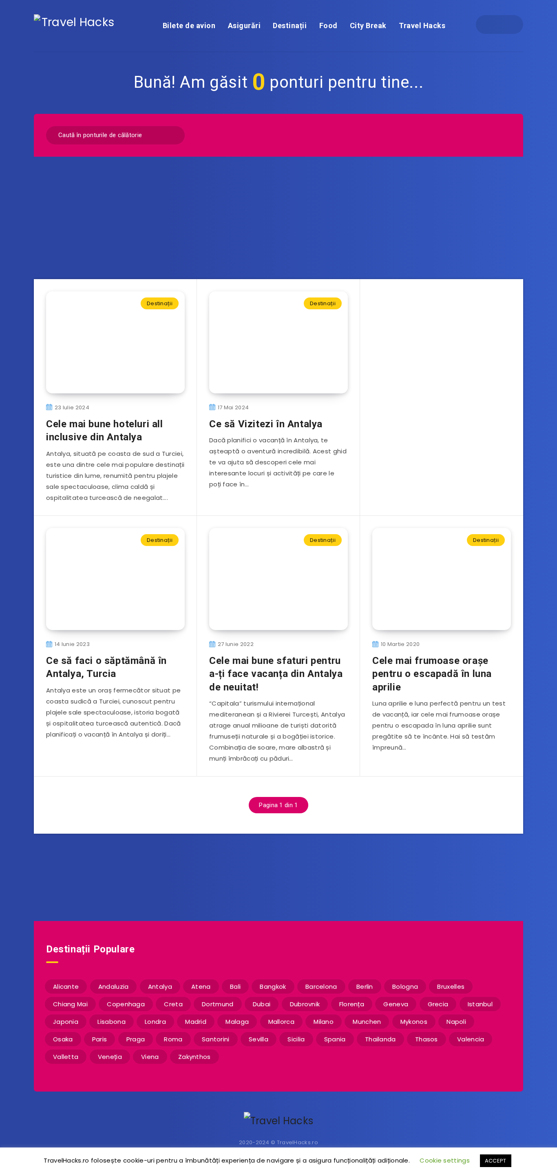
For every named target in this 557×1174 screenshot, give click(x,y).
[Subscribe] (252, 876)
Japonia (65, 1021)
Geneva (395, 1004)
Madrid (195, 1021)
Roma (173, 1039)
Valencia (470, 1039)
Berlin (364, 986)
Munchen (367, 1021)
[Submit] (173, 134)
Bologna (405, 986)
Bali (235, 986)
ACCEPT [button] (495, 1161)
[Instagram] (507, 24)
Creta (173, 1004)
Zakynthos (194, 1056)
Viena (150, 1056)
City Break (368, 25)
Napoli (456, 1021)
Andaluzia (113, 986)
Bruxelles (450, 986)
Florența (351, 1004)
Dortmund (217, 1004)
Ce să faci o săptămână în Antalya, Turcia (106, 667)
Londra (155, 1021)
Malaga (237, 1021)
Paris (99, 1039)
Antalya (160, 986)
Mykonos (413, 1021)
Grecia (438, 1004)
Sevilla (258, 1039)
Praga (135, 1039)
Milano (324, 1021)
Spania (335, 1039)
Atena (201, 986)
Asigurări (244, 25)
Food (328, 25)
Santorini (216, 1039)
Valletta (65, 1056)
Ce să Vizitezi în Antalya (266, 424)
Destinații (290, 25)
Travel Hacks (422, 25)
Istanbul (480, 1004)
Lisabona (111, 1021)
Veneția (110, 1056)
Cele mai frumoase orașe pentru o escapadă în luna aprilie (432, 674)
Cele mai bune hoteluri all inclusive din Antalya (104, 430)
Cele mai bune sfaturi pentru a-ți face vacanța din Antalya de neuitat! (276, 674)
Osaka (63, 1039)
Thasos (426, 1039)
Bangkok (273, 986)
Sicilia (296, 1039)
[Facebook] (492, 24)
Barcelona (321, 986)
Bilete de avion (189, 25)
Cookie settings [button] (445, 1160)
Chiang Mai (70, 1004)
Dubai (262, 1004)
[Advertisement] (278, 218)
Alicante (66, 986)
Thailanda (380, 1039)
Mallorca (281, 1021)
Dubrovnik (305, 1004)
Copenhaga (126, 1004)
